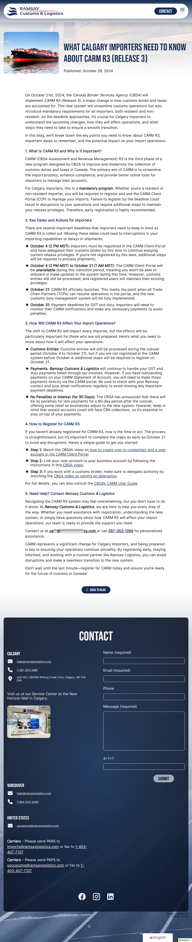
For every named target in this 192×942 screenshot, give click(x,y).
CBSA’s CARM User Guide (115, 484)
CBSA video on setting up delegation (85, 476)
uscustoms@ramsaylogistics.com (38, 826)
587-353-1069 (120, 531)
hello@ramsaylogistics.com (34, 662)
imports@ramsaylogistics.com (33, 847)
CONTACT (165, 11)
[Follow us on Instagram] (96, 897)
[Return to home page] (35, 11)
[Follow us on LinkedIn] (110, 897)
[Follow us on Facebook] (82, 897)
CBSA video (72, 465)
